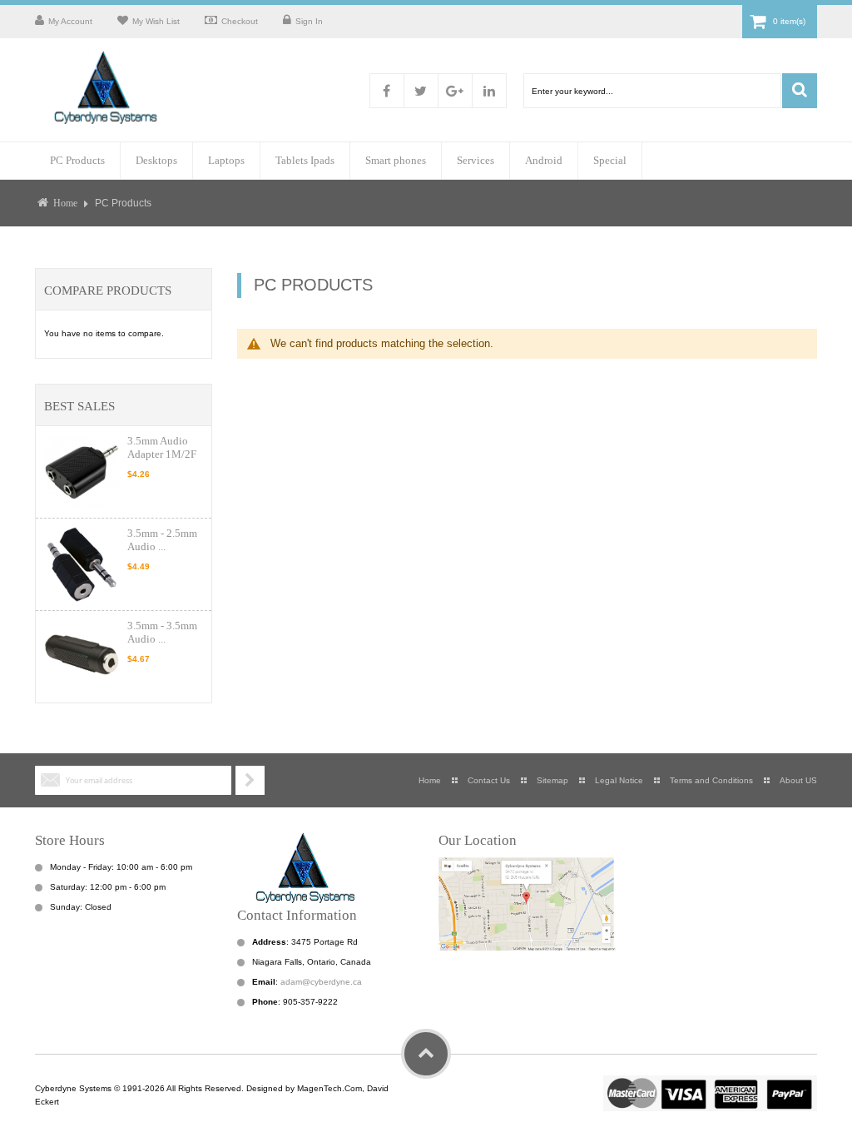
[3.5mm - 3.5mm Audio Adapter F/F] (81, 656)
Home (65, 203)
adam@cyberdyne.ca (321, 981)
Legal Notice (619, 780)
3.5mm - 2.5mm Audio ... (162, 540)
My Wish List (156, 21)
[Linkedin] (489, 90)
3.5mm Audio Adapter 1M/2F (161, 447)
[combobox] (652, 90)
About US (798, 780)
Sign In (309, 21)
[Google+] (455, 90)
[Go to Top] (426, 1054)
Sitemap (552, 780)
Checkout (239, 21)
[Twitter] (421, 90)
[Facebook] (386, 90)
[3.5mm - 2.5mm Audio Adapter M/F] (81, 564)
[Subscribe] (250, 780)
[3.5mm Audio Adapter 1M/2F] (81, 471)
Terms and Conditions (711, 780)
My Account (70, 21)
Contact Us (489, 780)
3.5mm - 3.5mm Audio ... (162, 632)
